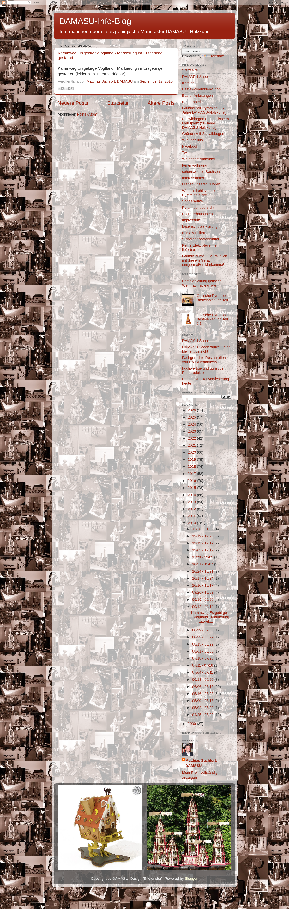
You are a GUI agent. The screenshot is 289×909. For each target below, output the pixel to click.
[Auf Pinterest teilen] (72, 88)
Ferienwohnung (194, 165)
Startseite (117, 103)
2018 (192, 466)
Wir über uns (192, 140)
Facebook (190, 146)
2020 (192, 452)
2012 (192, 509)
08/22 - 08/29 (203, 637)
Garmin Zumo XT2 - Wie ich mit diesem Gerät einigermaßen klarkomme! (204, 260)
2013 (192, 502)
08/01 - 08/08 (203, 651)
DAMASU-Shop (195, 76)
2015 (192, 488)
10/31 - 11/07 (203, 564)
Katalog (188, 83)
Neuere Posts (73, 103)
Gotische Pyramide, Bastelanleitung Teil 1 (214, 298)
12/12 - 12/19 (203, 543)
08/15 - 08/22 (203, 644)
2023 (192, 431)
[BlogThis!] (62, 88)
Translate (216, 56)
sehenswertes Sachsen (201, 172)
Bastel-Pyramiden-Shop (201, 89)
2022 (192, 438)
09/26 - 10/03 (203, 592)
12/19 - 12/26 (203, 536)
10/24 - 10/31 (203, 571)
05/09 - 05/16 (203, 701)
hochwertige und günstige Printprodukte (202, 370)
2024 (192, 424)
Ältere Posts (161, 103)
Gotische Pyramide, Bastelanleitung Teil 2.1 (212, 319)
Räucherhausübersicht (200, 214)
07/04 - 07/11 (203, 672)
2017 (192, 474)
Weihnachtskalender (198, 159)
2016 (192, 481)
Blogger (191, 878)
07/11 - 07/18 (203, 665)
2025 (192, 417)
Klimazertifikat (193, 233)
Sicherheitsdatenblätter (200, 239)
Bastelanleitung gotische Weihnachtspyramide (202, 283)
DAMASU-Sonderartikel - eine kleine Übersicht (206, 349)
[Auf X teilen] (65, 88)
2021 (192, 445)
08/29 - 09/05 (203, 630)
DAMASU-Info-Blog (95, 21)
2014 (192, 495)
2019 (192, 459)
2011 (192, 516)
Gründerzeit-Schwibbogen (203, 134)
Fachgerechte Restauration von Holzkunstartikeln (204, 360)
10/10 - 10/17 (203, 585)
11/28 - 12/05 (203, 557)
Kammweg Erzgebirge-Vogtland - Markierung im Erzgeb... (210, 617)
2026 (192, 410)
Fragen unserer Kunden (201, 184)
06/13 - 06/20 (203, 679)
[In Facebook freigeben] (68, 88)
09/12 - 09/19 (203, 606)
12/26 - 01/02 (203, 529)
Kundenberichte (195, 102)
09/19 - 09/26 (203, 599)
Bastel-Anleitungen (197, 95)
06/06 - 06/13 (203, 687)
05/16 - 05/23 (203, 694)
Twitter (187, 153)
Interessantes (193, 178)
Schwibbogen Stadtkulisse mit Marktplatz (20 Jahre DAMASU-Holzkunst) (206, 123)
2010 (192, 523)
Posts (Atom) (87, 114)
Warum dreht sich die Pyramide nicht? (199, 192)
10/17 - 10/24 (203, 578)
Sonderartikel (193, 201)
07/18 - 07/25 (203, 658)
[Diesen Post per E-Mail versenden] (59, 88)
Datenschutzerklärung (199, 226)
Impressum (191, 220)
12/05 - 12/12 (203, 550)
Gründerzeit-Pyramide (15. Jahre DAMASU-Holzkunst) (204, 110)
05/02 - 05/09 (203, 708)
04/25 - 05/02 (203, 715)
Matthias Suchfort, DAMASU (201, 763)
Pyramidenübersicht (198, 207)
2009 (192, 724)
